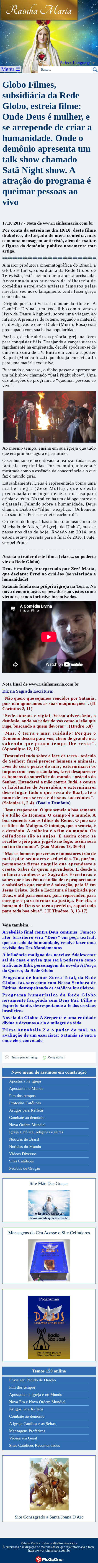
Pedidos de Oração (24, 1168)
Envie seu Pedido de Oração (32, 1380)
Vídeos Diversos (22, 1154)
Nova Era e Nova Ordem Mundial (37, 1402)
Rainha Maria (39, 10)
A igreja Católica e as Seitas (32, 1423)
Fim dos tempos (22, 1095)
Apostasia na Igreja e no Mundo (35, 1394)
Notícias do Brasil (24, 1139)
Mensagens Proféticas (27, 1431)
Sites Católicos (21, 1161)
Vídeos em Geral (23, 1438)
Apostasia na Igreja (25, 1081)
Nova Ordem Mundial (27, 1124)
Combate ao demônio (26, 1117)
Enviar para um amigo (25, 1057)
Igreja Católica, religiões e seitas (36, 1132)
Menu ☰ (10, 69)
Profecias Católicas (25, 1103)
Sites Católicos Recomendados (34, 1445)
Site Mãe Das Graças (49, 1183)
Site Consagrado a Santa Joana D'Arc (49, 1516)
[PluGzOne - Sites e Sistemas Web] (49, 1559)
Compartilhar (56, 1057)
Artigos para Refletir (26, 1110)
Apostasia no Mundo (26, 1088)
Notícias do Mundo (25, 1146)
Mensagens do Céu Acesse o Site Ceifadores (49, 1232)
